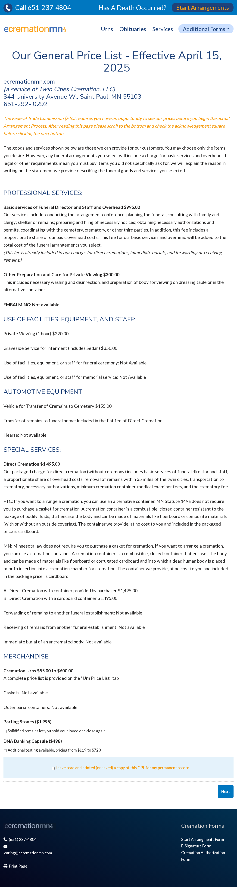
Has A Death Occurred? (132, 8)
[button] (227, 28)
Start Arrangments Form (202, 839)
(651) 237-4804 (22, 839)
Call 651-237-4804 (41, 7)
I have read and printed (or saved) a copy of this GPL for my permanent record (122, 767)
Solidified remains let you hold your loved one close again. (57, 730)
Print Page (17, 866)
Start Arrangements (202, 7)
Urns (107, 28)
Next (225, 791)
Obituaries (132, 28)
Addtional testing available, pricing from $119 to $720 (54, 750)
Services (163, 28)
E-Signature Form (196, 845)
